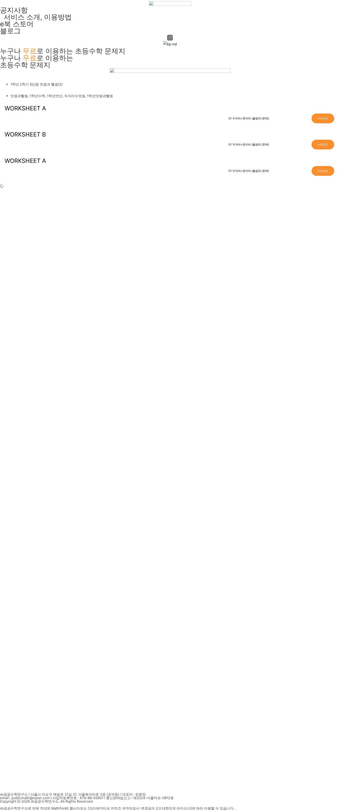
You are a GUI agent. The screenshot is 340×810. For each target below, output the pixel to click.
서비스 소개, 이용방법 (36, 17)
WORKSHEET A (25, 108)
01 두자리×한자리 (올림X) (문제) (249, 118)
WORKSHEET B (25, 134)
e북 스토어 (17, 24)
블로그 (10, 31)
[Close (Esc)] (335, 5)
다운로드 (322, 118)
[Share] (325, 5)
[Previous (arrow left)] (8, 552)
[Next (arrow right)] (332, 552)
